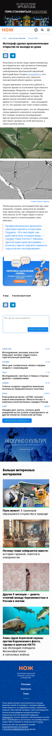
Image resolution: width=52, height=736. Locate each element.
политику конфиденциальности (16, 729)
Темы (26, 693)
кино (4, 394)
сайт (4, 406)
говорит (9, 238)
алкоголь (7, 349)
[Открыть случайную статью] (36, 29)
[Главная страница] (7, 30)
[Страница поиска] (42, 30)
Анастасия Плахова (17, 38)
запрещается (7, 717)
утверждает (34, 74)
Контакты (26, 689)
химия (5, 383)
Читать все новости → (17, 420)
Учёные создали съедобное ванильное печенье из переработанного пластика (23, 387)
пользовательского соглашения (15, 727)
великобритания (22, 295)
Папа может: (25, 512)
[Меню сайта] (48, 30)
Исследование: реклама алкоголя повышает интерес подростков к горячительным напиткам (20, 355)
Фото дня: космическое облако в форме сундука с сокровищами (23, 366)
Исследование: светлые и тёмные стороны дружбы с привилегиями (25, 377)
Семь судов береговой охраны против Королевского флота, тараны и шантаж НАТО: (23, 646)
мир (5, 38)
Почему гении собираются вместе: (26, 554)
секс (4, 372)
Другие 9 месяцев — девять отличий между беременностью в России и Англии (25, 598)
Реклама (26, 684)
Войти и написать (37, 329)
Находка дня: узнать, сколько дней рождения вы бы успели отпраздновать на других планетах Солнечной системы (25, 412)
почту (40, 722)
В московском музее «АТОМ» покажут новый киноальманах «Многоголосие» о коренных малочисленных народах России (25, 399)
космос (6, 362)
